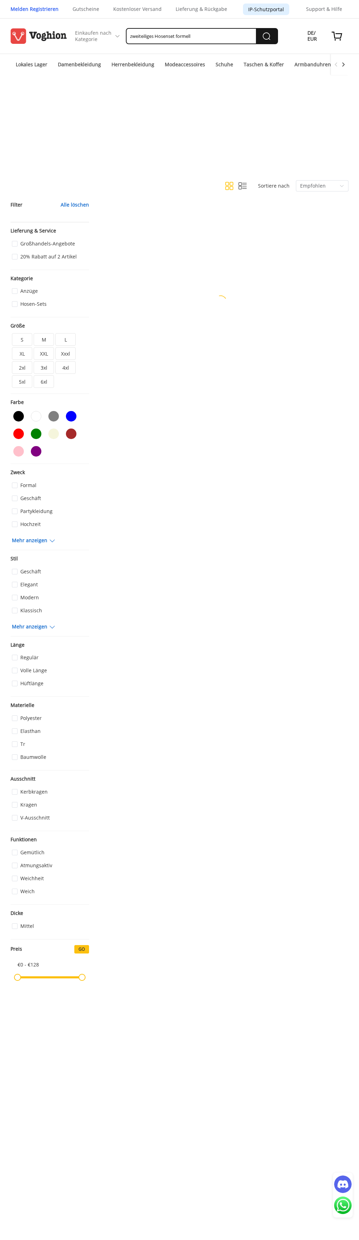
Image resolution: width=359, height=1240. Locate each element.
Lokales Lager (31, 64)
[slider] (17, 977)
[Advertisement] (179, 128)
